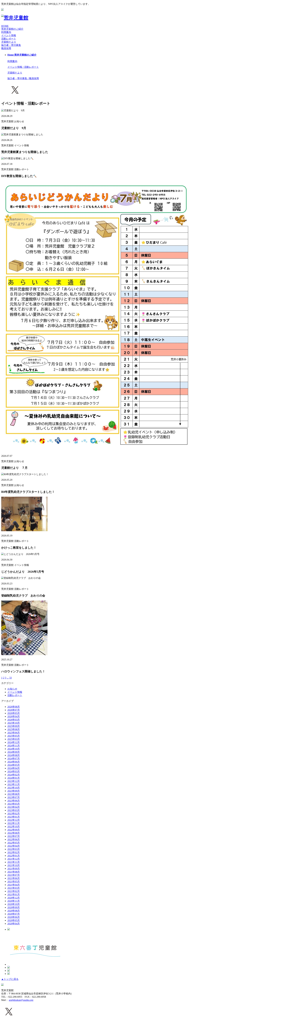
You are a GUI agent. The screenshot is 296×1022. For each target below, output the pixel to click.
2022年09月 (13, 829)
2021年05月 (13, 881)
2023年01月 (13, 816)
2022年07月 (13, 836)
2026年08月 (13, 706)
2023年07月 (13, 797)
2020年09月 (13, 907)
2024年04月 (13, 768)
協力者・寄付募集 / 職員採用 (23, 78)
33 (10, 677)
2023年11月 (13, 784)
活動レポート (14, 695)
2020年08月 (13, 910)
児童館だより (8, 42)
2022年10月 (13, 826)
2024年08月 (13, 755)
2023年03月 (13, 810)
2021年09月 (13, 868)
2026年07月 (13, 710)
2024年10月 (13, 748)
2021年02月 (13, 891)
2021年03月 (13, 888)
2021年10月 (13, 865)
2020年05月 (13, 920)
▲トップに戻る (9, 979)
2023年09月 (13, 791)
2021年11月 (13, 862)
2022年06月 (13, 839)
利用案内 (6, 32)
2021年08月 (13, 871)
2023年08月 (13, 794)
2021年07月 (13, 875)
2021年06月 (13, 878)
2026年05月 (13, 713)
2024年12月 (13, 742)
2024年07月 (13, 758)
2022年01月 (13, 855)
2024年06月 (13, 761)
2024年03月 (13, 771)
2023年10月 (13, 787)
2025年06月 (13, 732)
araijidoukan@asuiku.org (21, 1000)
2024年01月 (13, 778)
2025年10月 (13, 723)
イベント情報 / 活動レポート (23, 67)
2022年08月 (13, 833)
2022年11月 (13, 823)
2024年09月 (13, 752)
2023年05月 (13, 803)
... (8, 677)
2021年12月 (13, 859)
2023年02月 (13, 813)
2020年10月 (13, 904)
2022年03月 (13, 849)
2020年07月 (13, 914)
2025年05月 (13, 736)
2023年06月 (13, 800)
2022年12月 (13, 820)
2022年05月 (13, 842)
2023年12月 (13, 781)
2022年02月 (13, 852)
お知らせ (12, 688)
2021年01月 (13, 894)
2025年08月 (13, 729)
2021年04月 (13, 884)
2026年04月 (13, 716)
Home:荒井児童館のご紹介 (22, 54)
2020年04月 (13, 923)
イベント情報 (14, 692)
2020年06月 (13, 917)
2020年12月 (13, 897)
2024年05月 (13, 765)
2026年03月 (13, 719)
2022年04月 (13, 846)
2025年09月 (13, 726)
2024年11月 (13, 745)
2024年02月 (13, 774)
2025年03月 (13, 739)
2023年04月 (13, 807)
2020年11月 (13, 901)
